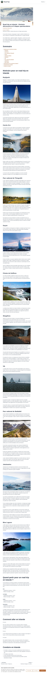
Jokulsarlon (7, 60)
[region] (23, 669)
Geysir (6, 54)
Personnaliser (29, 670)
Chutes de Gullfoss (8, 55)
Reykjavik (6, 50)
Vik (5, 58)
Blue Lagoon (7, 62)
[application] (44, 2)
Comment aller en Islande (8, 64)
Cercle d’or (6, 51)
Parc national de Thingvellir (9, 53)
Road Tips (7, 2)
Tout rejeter (36, 670)
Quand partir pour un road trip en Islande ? (11, 63)
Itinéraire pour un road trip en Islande (10, 49)
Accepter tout (43, 670)
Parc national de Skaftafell (9, 59)
